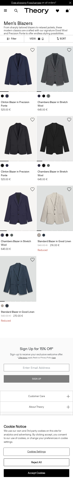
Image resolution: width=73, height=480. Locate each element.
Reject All (36, 462)
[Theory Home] (36, 10)
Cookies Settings (36, 451)
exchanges (35, 2)
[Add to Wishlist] (32, 50)
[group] (18, 69)
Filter (13, 38)
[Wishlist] (57, 11)
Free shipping (19, 2)
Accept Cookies (36, 473)
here (54, 357)
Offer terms (23, 357)
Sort (62, 38)
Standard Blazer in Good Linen (54, 241)
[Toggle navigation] (5, 11)
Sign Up (36, 379)
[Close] (70, 3)
